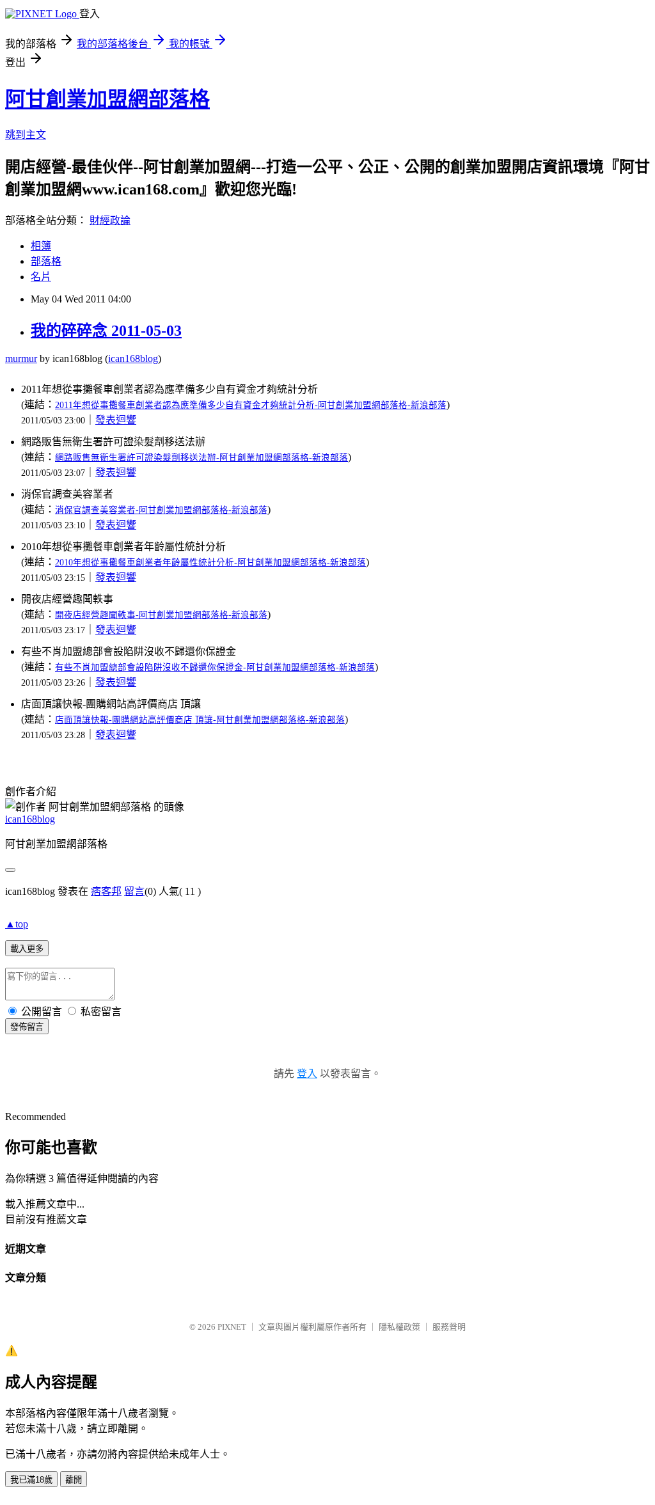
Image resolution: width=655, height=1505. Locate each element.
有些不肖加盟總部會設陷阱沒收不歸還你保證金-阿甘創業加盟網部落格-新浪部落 (215, 667)
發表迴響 (115, 419)
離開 (73, 1480)
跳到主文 (25, 134)
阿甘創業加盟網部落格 (107, 99)
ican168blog (133, 358)
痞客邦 (106, 891)
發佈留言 (26, 1027)
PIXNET (231, 1327)
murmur (21, 358)
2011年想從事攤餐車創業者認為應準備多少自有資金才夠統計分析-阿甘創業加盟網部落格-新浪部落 (250, 405)
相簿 (41, 245)
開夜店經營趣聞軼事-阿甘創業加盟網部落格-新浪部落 (161, 615)
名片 (41, 276)
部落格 (46, 261)
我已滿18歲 (31, 1480)
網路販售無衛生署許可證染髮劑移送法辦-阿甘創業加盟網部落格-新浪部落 (201, 457)
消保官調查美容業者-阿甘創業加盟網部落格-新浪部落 (161, 510)
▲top (16, 923)
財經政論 (110, 220)
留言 (134, 891)
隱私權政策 (399, 1327)
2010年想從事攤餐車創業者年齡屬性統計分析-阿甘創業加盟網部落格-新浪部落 (210, 562)
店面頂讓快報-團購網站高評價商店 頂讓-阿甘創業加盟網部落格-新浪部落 (200, 720)
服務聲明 (449, 1327)
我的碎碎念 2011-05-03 (106, 330)
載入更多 (26, 949)
